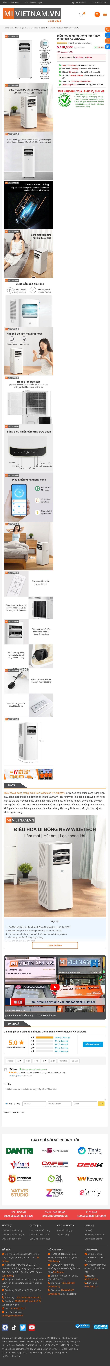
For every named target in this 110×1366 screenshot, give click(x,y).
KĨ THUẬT (91, 1212)
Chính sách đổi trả (93, 1239)
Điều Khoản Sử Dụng (40, 1230)
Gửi (101, 1104)
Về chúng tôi (65, 1225)
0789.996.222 (91, 1286)
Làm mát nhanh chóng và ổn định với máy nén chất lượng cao (36, 934)
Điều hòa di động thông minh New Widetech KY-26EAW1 (34, 793)
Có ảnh (75, 1061)
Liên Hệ (88, 1230)
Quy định (35, 1225)
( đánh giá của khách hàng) (80, 43)
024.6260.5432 (18, 1308)
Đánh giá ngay (92, 1044)
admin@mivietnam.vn (12, 1316)
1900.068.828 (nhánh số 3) (28, 1301)
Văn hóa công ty (64, 1230)
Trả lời (11, 1076)
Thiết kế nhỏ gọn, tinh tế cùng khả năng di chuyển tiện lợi (34, 930)
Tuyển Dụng (63, 1235)
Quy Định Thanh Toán (40, 1239)
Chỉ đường (8, 1276)
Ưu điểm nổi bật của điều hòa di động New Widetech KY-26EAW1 (38, 927)
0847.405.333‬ (91, 1279)
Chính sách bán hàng (10, 3)
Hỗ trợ (7, 1225)
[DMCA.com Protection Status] (101, 1327)
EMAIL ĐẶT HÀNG (55, 1212)
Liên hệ (89, 1225)
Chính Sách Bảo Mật (100, 3)
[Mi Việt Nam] (32, 15)
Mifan (89, 57)
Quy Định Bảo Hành (78, 3)
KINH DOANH (18, 1212)
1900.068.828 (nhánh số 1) (28, 1297)
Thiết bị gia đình (22, 28)
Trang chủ (8, 28)
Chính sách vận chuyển (33, 3)
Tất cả (10, 1061)
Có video (63, 1061)
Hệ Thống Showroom (95, 1235)
